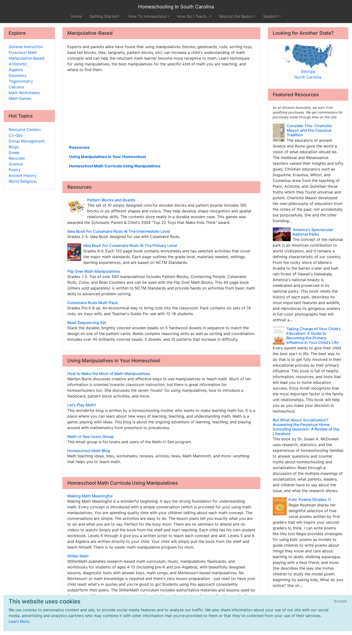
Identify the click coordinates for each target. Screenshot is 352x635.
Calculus (16, 87)
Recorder (17, 158)
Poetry (15, 169)
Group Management (27, 141)
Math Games (20, 98)
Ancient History (23, 175)
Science (16, 164)
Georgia (308, 71)
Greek (14, 152)
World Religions (23, 181)
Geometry (18, 75)
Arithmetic (18, 64)
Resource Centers (25, 129)
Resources (79, 147)
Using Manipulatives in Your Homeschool (107, 156)
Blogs (14, 146)
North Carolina (308, 77)
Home (76, 16)
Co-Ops (16, 135)
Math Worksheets (24, 92)
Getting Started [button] (104, 16)
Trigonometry (21, 81)
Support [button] (270, 16)
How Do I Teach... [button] (193, 16)
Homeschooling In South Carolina (176, 7)
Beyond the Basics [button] (236, 16)
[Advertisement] (161, 108)
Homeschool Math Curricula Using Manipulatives (114, 166)
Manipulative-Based (26, 58)
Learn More (19, 621)
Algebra (16, 69)
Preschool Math (23, 52)
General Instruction (26, 46)
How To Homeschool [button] (147, 16)
